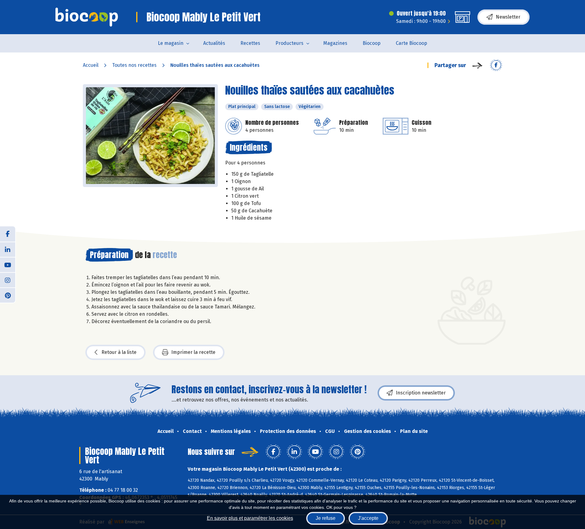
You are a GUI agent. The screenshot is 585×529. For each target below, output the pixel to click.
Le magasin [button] (170, 43)
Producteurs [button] (289, 43)
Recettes (250, 43)
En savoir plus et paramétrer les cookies (250, 518)
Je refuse (325, 518)
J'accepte (368, 518)
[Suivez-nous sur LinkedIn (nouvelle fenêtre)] (7, 249)
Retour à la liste (118, 352)
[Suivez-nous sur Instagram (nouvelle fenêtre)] (7, 279)
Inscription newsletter (421, 393)
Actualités (214, 43)
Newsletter (508, 17)
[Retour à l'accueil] (86, 17)
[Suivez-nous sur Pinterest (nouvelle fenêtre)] (7, 295)
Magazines (335, 43)
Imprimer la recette (193, 352)
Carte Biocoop (411, 43)
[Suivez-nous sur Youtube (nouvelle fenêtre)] (7, 264)
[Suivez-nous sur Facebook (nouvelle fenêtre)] (7, 234)
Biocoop (372, 43)
